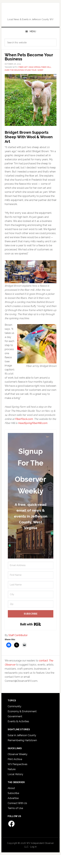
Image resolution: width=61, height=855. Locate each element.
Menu (33, 31)
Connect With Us (17, 803)
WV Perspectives (17, 764)
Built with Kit (30, 624)
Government (15, 716)
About (11, 788)
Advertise (13, 798)
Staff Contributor (18, 635)
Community (14, 706)
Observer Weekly (17, 754)
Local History (15, 774)
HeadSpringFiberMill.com (32, 423)
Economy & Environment (22, 711)
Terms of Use (15, 808)
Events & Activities (18, 721)
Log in (33, 846)
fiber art (23, 67)
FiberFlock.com (24, 418)
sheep (40, 70)
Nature (11, 769)
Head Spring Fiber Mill (39, 67)
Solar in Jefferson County (22, 735)
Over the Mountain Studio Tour (20, 70)
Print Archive (15, 759)
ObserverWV (30, 12)
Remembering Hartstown (22, 740)
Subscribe (13, 793)
